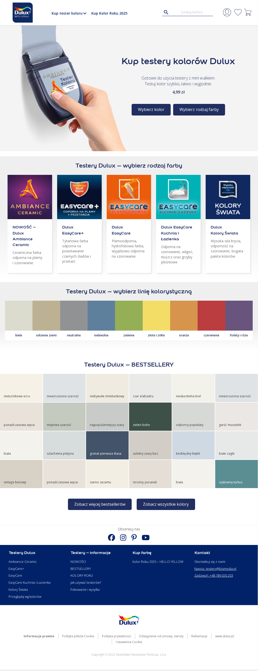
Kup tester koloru (67, 13)
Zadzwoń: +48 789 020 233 (213, 575)
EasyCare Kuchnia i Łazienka (30, 582)
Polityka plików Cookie (78, 636)
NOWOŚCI (78, 561)
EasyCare (15, 575)
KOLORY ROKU (81, 575)
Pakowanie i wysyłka (85, 589)
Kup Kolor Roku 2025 (109, 13)
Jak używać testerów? (85, 582)
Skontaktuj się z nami (209, 561)
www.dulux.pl (224, 636)
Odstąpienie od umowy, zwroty (161, 636)
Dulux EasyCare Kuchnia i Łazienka (176, 233)
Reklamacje (199, 636)
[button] (85, 13)
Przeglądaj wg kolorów (25, 596)
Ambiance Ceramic (23, 561)
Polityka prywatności (116, 636)
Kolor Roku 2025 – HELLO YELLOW (157, 561)
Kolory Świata (18, 589)
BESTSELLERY (80, 568)
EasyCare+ (16, 568)
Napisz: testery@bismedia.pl (215, 568)
